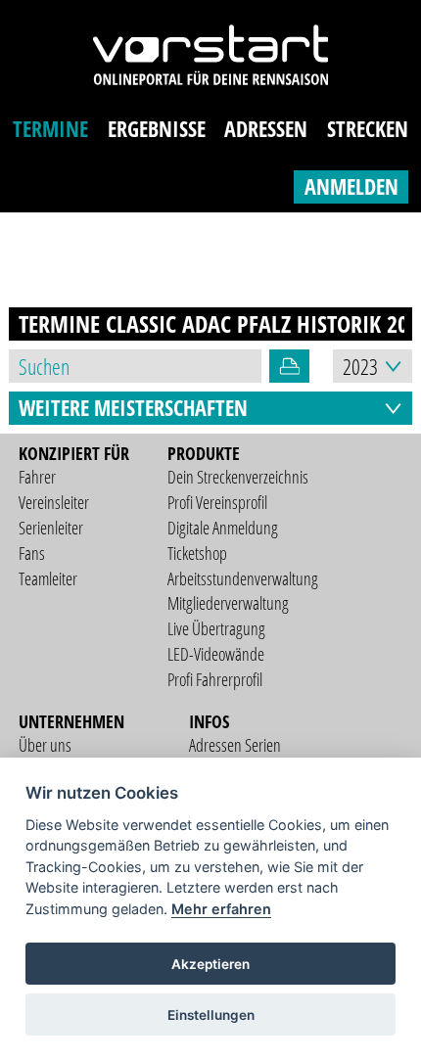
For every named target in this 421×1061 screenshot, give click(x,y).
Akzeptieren (210, 964)
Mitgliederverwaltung (228, 603)
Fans (32, 553)
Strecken (367, 129)
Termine (50, 129)
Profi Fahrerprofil (214, 679)
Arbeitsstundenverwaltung (242, 578)
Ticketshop (197, 553)
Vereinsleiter (54, 502)
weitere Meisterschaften (133, 407)
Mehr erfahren (221, 908)
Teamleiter (48, 578)
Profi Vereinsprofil (217, 502)
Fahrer (37, 476)
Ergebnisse (157, 129)
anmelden (351, 186)
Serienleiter (51, 527)
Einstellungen (211, 1015)
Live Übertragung (216, 628)
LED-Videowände (215, 654)
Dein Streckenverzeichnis (237, 476)
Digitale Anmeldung (222, 527)
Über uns (45, 745)
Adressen (265, 129)
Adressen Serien (235, 745)
